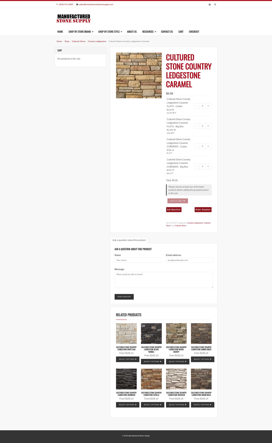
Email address (173, 255)
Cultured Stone (78, 41)
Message (119, 269)
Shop (67, 41)
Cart (180, 31)
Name (118, 255)
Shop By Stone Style (109, 31)
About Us (132, 31)
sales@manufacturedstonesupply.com (96, 4)
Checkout (194, 31)
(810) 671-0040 (66, 4)
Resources (148, 31)
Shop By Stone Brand (80, 31)
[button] (158, 56)
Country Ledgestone (97, 41)
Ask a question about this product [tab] (129, 240)
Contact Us (167, 31)
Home (60, 31)
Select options (126, 359)
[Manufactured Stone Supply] (73, 17)
